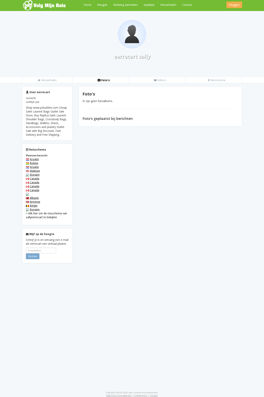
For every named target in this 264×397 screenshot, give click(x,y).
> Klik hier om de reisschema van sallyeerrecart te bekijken (46, 215)
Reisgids (102, 5)
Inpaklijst (149, 5)
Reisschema (217, 80)
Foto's (105, 80)
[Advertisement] (47, 324)
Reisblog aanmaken (125, 5)
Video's (161, 80)
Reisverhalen (168, 5)
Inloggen (234, 5)
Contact (187, 5)
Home (87, 5)
